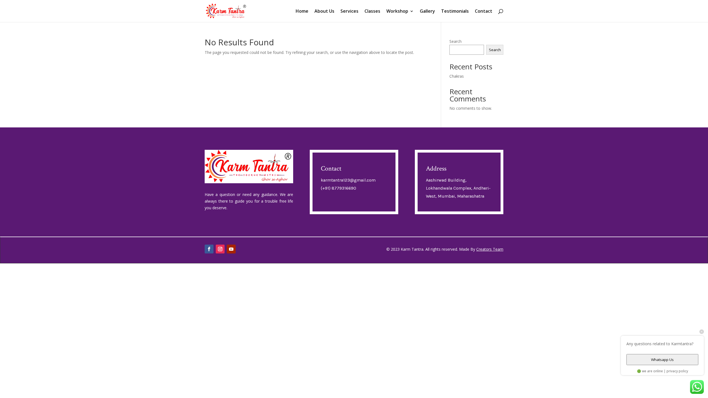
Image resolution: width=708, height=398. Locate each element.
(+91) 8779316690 (338, 188)
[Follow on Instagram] (220, 249)
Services (349, 11)
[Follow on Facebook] (209, 249)
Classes (372, 11)
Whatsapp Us (662, 359)
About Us (324, 11)
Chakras (456, 76)
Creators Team (489, 249)
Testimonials (455, 11)
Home (302, 11)
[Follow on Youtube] (231, 249)
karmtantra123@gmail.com (348, 180)
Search (455, 41)
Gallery (427, 11)
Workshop (397, 11)
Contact (483, 11)
